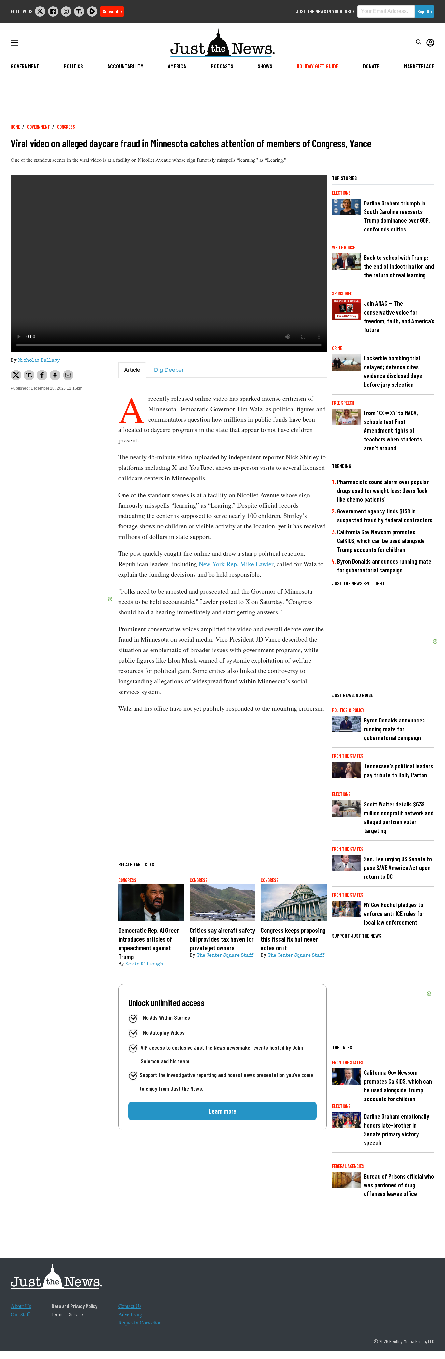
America (177, 66)
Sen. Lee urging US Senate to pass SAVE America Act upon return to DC (398, 867)
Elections (341, 193)
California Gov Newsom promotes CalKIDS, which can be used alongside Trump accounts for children (381, 540)
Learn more (222, 1111)
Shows (265, 66)
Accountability (125, 66)
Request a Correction (140, 1322)
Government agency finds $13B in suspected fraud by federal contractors (384, 515)
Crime (337, 348)
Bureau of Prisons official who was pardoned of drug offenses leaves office (399, 1185)
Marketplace (419, 66)
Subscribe (112, 11)
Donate (371, 66)
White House (343, 247)
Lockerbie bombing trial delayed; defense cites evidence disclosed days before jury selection (393, 371)
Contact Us (129, 1305)
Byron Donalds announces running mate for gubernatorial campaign (384, 565)
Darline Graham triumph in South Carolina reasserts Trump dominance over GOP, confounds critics (397, 216)
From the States (347, 756)
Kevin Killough (144, 964)
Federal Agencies (348, 1166)
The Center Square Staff (225, 955)
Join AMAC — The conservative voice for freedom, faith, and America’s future (399, 316)
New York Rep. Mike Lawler (236, 563)
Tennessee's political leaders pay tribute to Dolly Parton (398, 770)
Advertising (130, 1314)
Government (25, 66)
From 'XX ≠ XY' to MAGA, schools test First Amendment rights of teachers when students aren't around (393, 430)
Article (132, 370)
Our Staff (20, 1314)
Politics (73, 66)
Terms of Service (67, 1314)
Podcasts (222, 66)
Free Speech (343, 403)
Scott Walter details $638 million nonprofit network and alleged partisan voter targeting (399, 817)
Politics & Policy (348, 710)
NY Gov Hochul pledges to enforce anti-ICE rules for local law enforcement (394, 913)
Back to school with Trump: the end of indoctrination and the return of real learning (399, 266)
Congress (66, 127)
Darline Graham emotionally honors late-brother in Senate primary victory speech (396, 1129)
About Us (21, 1305)
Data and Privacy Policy (74, 1306)
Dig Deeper (169, 370)
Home (15, 127)
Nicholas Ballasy (39, 360)
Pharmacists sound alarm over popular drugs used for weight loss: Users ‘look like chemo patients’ (383, 490)
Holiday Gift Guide (317, 66)
